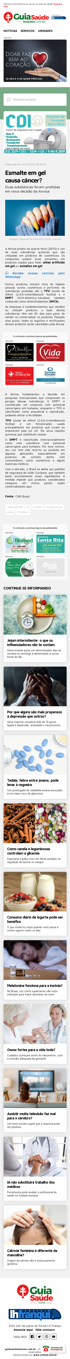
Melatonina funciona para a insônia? (34, 985)
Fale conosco (45, 1330)
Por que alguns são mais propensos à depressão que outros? (34, 714)
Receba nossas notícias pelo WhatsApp (35, 275)
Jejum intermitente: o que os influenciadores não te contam (31, 642)
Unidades (45, 30)
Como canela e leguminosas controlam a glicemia (28, 851)
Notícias (10, 30)
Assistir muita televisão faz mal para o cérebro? (31, 1116)
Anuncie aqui (23, 1330)
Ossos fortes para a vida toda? (31, 1050)
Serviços (27, 30)
